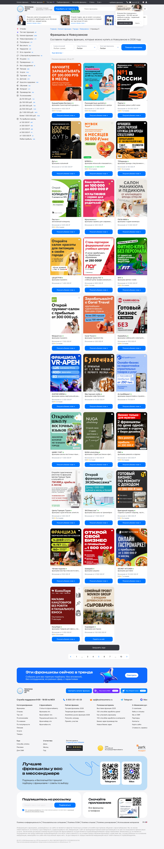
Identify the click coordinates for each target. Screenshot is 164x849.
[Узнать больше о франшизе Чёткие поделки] (65, 547)
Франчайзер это (45, 721)
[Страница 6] (126, 656)
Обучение (25, 85)
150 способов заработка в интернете (111, 718)
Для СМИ (20, 750)
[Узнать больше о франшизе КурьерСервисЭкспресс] (65, 82)
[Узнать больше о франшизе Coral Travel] (98, 314)
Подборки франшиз (63, 2)
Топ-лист (50, 2)
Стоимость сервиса (139, 728)
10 (121, 656)
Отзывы (23, 29)
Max (145, 700)
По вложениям (25, 95)
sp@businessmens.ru (102, 700)
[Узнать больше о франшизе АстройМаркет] (131, 373)
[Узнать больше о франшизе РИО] (131, 431)
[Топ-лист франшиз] (82, 675)
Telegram (128, 700)
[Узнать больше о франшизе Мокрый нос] (65, 314)
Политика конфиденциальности (29, 822)
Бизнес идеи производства (107, 721)
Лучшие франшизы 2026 (74, 708)
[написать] (130, 2)
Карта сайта (136, 724)
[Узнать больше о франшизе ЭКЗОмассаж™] (98, 489)
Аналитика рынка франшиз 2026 (77, 715)
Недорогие (25, 49)
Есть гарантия (26, 52)
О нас (99, 2)
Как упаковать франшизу (106, 715)
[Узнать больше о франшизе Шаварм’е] (98, 547)
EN (144, 822)
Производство (27, 92)
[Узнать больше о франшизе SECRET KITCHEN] (131, 547)
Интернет (25, 89)
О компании (136, 708)
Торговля (25, 75)
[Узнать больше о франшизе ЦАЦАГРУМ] (65, 256)
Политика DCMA (74, 822)
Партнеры (136, 718)
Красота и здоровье (29, 82)
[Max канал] (106, 690)
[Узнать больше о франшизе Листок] (65, 198)
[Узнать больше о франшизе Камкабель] (131, 314)
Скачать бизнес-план (125, 23)
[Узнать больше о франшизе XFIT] (131, 256)
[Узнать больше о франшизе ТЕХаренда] (131, 140)
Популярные (26, 42)
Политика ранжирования (106, 822)
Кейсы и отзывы (138, 711)
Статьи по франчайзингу (48, 708)
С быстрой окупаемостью (31, 55)
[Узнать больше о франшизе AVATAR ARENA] (65, 373)
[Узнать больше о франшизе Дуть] (65, 140)
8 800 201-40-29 (74, 700)
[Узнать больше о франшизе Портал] (131, 82)
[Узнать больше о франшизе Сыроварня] (98, 605)
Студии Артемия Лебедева (75, 742)
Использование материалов (128, 822)
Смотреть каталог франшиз (79, 691)
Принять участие (71, 721)
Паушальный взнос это (48, 718)
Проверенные (26, 62)
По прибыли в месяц (28, 119)
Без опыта (25, 45)
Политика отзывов (88, 822)
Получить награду (72, 718)
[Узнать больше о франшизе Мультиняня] (98, 198)
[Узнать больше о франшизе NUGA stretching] (98, 431)
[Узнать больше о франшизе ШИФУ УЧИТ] (65, 431)
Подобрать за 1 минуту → (66, 9)
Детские (25, 79)
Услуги (24, 72)
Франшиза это (44, 711)
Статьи (91, 2)
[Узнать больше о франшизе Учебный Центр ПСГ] (98, 256)
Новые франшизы (28, 39)
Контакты (135, 721)
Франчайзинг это (45, 715)
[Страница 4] (71, 656)
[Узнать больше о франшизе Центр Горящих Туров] (65, 489)
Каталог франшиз (22, 2)
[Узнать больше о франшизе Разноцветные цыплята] (98, 82)
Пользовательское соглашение (54, 822)
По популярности (23, 724)
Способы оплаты (23, 744)
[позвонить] (127, 2)
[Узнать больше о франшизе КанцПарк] (65, 605)
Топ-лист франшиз (28, 32)
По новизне (21, 721)
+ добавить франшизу (116, 2)
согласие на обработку (34, 810)
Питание (24, 69)
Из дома (24, 59)
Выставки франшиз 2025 (106, 708)
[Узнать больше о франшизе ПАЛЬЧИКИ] (131, 198)
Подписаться (65, 805)
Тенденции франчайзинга (74, 711)
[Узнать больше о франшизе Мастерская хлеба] (98, 373)
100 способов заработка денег (108, 711)
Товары (20, 734)
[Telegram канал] (134, 690)
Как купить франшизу (79, 2)
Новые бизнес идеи (104, 724)
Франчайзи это (45, 724)
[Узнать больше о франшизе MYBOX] (98, 140)
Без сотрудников (27, 65)
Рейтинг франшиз (37, 2)
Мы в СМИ (136, 715)
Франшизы (21, 708)
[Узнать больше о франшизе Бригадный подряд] (131, 489)
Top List (20, 715)
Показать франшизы (133, 47)
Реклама (20, 747)
